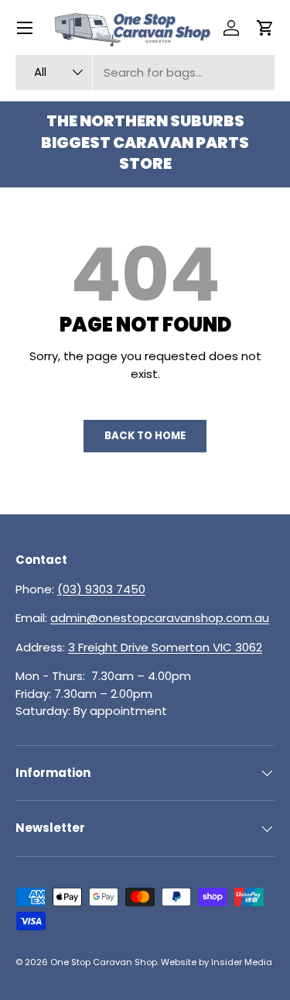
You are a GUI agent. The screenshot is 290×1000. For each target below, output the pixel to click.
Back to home (145, 435)
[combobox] (145, 72)
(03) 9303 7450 (101, 589)
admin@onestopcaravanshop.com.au (159, 618)
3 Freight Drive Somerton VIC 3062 (165, 647)
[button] (265, 28)
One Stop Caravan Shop (103, 962)
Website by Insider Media (216, 962)
